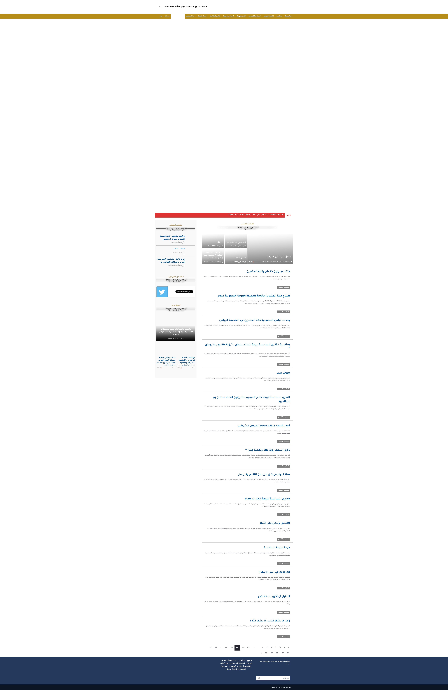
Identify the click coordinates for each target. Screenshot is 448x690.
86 (288, 653)
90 (266, 653)
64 (248, 648)
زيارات (167, 16)
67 (232, 648)
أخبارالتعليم (190, 16)
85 (211, 648)
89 (272, 653)
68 (226, 648)
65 (243, 648)
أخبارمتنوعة (241, 16)
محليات (279, 16)
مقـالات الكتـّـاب (177, 16)
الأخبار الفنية (202, 16)
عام (160, 16)
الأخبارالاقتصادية (254, 16)
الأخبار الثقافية (215, 16)
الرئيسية (288, 16)
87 (283, 653)
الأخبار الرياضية (228, 16)
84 (216, 648)
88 (277, 653)
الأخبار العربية (269, 16)
